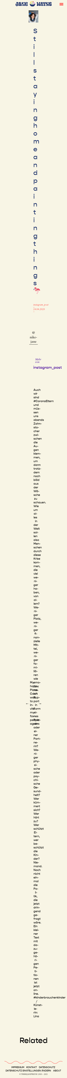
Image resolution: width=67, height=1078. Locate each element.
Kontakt (31, 1067)
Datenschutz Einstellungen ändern (28, 1070)
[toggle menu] (61, 4)
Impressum (17, 1067)
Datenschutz (47, 1067)
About (57, 1070)
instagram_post (40, 305)
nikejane (33, 340)
